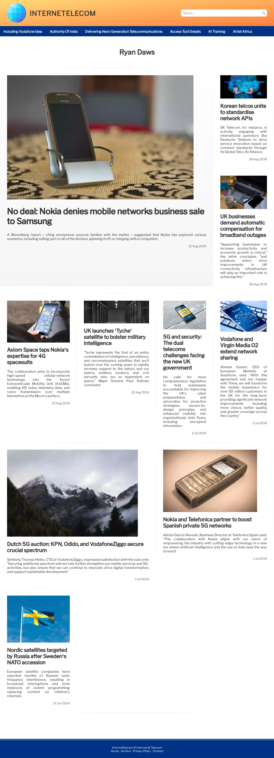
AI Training (216, 31)
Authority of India (64, 31)
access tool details (185, 31)
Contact (158, 751)
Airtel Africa (242, 31)
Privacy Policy (142, 751)
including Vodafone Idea (22, 31)
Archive (126, 751)
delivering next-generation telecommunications (123, 31)
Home (115, 751)
